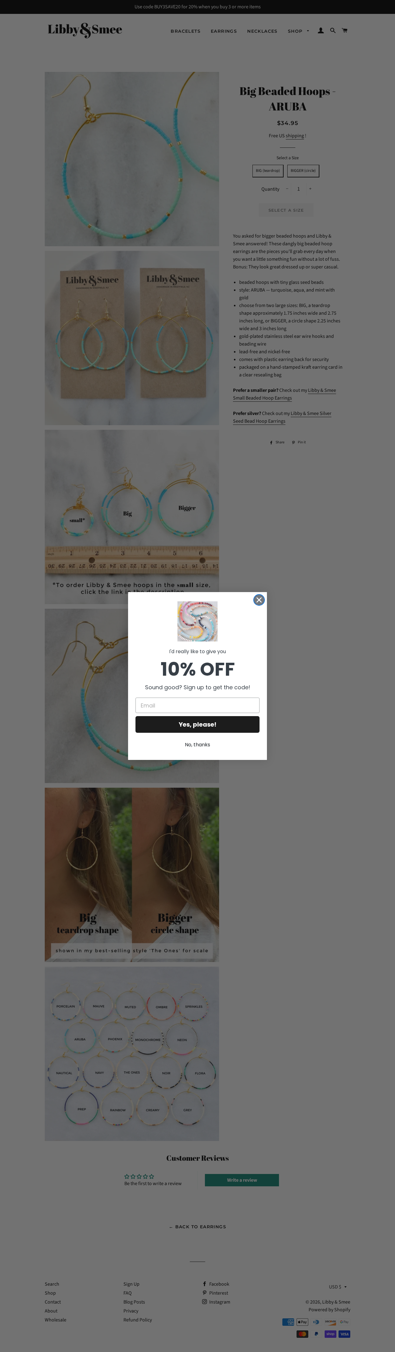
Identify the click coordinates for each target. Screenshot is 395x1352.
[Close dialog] (259, 600)
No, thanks (197, 744)
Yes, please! (197, 724)
